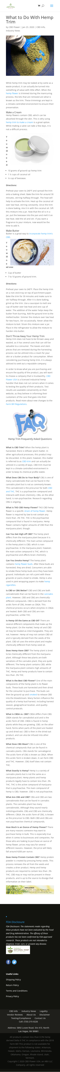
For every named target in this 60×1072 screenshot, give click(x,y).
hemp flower (12, 93)
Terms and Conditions (17, 990)
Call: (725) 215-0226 (28, 1021)
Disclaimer (44, 1014)
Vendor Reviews (15, 1014)
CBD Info (40, 27)
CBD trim (26, 461)
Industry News (13, 30)
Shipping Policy (13, 979)
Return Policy (12, 985)
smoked (33, 694)
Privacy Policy (12, 996)
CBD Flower (14, 27)
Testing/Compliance (21, 1018)
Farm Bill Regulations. (17, 404)
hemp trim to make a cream (19, 122)
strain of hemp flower (34, 511)
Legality (44, 1011)
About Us (31, 1014)
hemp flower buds (24, 564)
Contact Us (40, 1018)
